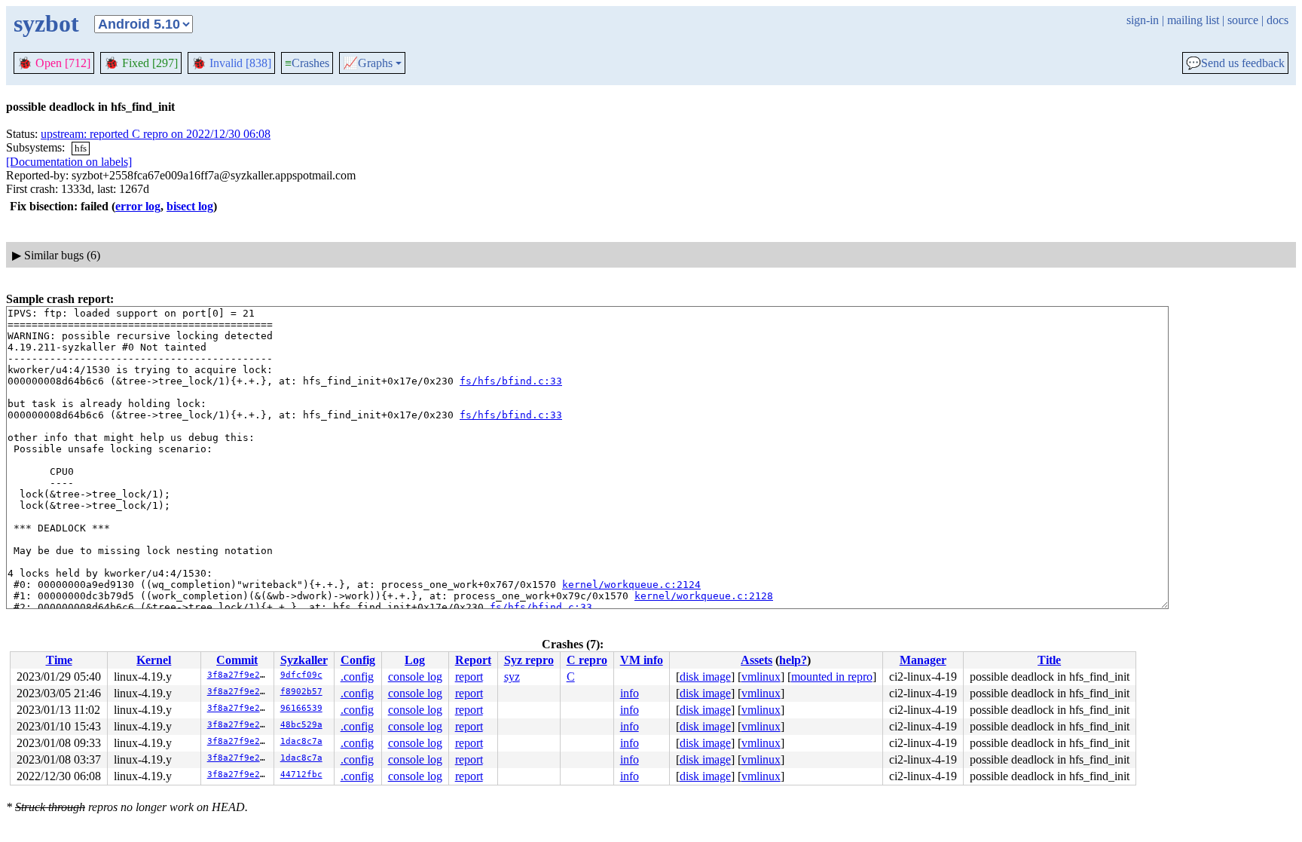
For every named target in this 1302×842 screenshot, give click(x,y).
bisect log (190, 206)
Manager (923, 660)
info (629, 693)
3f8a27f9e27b (238, 675)
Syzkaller (304, 660)
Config (358, 660)
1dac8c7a (301, 741)
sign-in (1142, 20)
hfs (81, 148)
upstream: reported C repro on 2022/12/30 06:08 (155, 133)
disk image (705, 676)
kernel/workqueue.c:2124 (631, 584)
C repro (587, 660)
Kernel (153, 660)
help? (793, 660)
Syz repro (529, 660)
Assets (756, 660)
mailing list (1193, 20)
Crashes (307, 63)
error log (137, 206)
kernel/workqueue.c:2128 (703, 596)
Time (59, 660)
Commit (237, 660)
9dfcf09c (301, 675)
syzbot (46, 23)
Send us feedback (1235, 63)
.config (357, 676)
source (1242, 20)
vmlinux (761, 676)
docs (1277, 20)
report (469, 676)
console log (415, 676)
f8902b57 (301, 692)
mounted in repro (832, 676)
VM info (641, 660)
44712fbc (301, 774)
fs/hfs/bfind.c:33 (511, 381)
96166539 (301, 708)
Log (415, 660)
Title (1049, 660)
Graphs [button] (368, 63)
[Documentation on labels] (69, 161)
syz (512, 676)
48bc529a (301, 725)
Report (473, 660)
